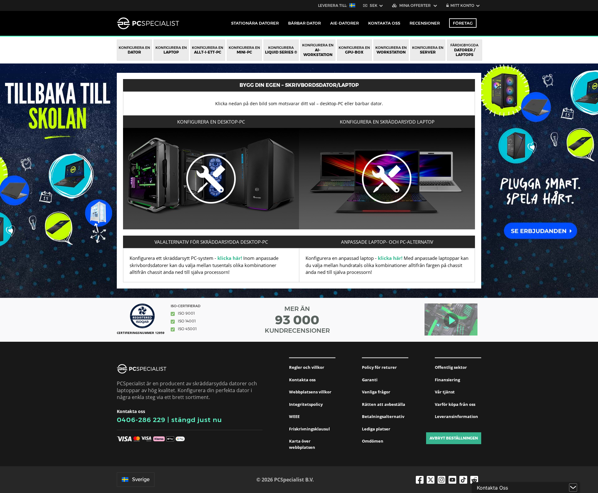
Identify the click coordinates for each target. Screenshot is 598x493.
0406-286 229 (141, 420)
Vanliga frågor (376, 392)
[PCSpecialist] (148, 23)
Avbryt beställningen (454, 438)
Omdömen (372, 441)
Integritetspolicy (306, 404)
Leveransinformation (456, 416)
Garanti (369, 380)
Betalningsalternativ (383, 416)
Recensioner (425, 23)
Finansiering (447, 380)
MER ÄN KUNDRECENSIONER (297, 319)
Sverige (141, 479)
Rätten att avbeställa (383, 404)
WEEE (294, 416)
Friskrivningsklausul (309, 429)
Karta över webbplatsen (302, 444)
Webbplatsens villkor (310, 392)
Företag (463, 23)
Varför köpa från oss (455, 404)
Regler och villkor (306, 367)
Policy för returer (379, 367)
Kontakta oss (302, 380)
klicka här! (229, 258)
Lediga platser (376, 429)
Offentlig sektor (451, 367)
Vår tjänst (445, 392)
